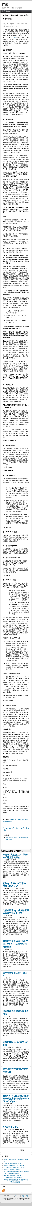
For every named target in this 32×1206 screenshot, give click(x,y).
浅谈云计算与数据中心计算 (12, 1163)
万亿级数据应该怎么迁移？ (12, 1175)
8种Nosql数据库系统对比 (12, 1169)
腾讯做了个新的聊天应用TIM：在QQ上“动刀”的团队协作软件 (15, 944)
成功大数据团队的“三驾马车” (13, 1177)
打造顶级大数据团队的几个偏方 (14, 1167)
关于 (27, 1196)
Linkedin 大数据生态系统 (12, 1182)
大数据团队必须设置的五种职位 (14, 1165)
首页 (3, 11)
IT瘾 (5, 4)
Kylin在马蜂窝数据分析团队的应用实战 (16, 1180)
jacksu (15, 37)
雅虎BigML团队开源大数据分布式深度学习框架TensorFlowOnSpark (16, 1098)
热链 (8, 11)
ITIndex (17, 1196)
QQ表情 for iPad (11, 1127)
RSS (3, 1190)
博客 (22, 1196)
